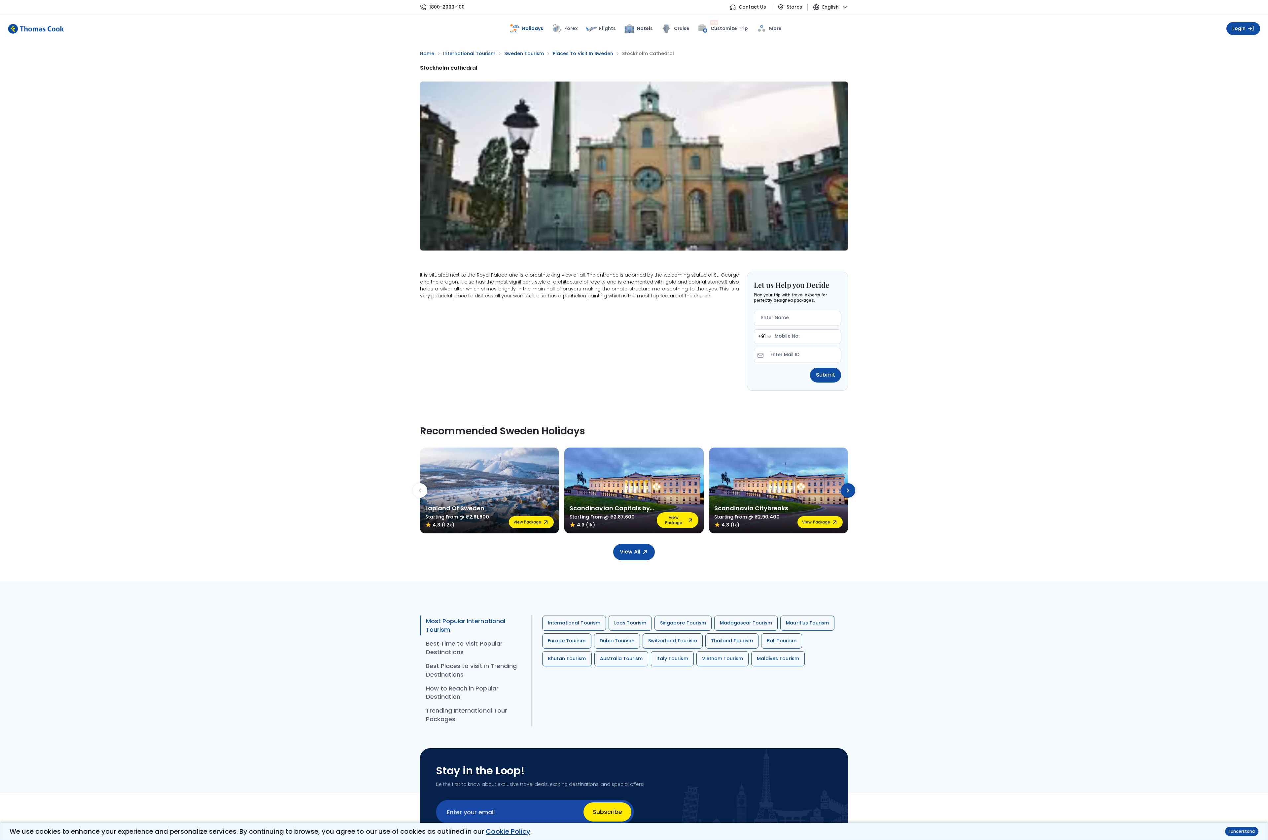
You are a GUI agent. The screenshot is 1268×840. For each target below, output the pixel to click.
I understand (1242, 831)
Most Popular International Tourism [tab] (465, 625)
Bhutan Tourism (567, 658)
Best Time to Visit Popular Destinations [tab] (464, 647)
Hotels (645, 28)
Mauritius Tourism (807, 623)
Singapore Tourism (683, 623)
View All (630, 551)
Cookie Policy (508, 831)
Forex (571, 28)
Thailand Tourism (732, 640)
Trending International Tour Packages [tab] (466, 714)
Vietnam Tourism (722, 658)
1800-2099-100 (447, 7)
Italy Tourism (672, 658)
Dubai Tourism (617, 640)
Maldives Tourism (778, 658)
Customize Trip (729, 27)
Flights (607, 28)
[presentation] (420, 490)
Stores (794, 7)
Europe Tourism (567, 640)
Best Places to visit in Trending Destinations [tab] (471, 670)
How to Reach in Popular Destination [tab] (462, 692)
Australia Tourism (621, 658)
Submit (825, 375)
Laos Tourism (630, 623)
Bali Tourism (781, 640)
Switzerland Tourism (672, 640)
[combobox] (764, 337)
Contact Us (752, 7)
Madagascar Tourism (746, 623)
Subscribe (607, 812)
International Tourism (574, 623)
